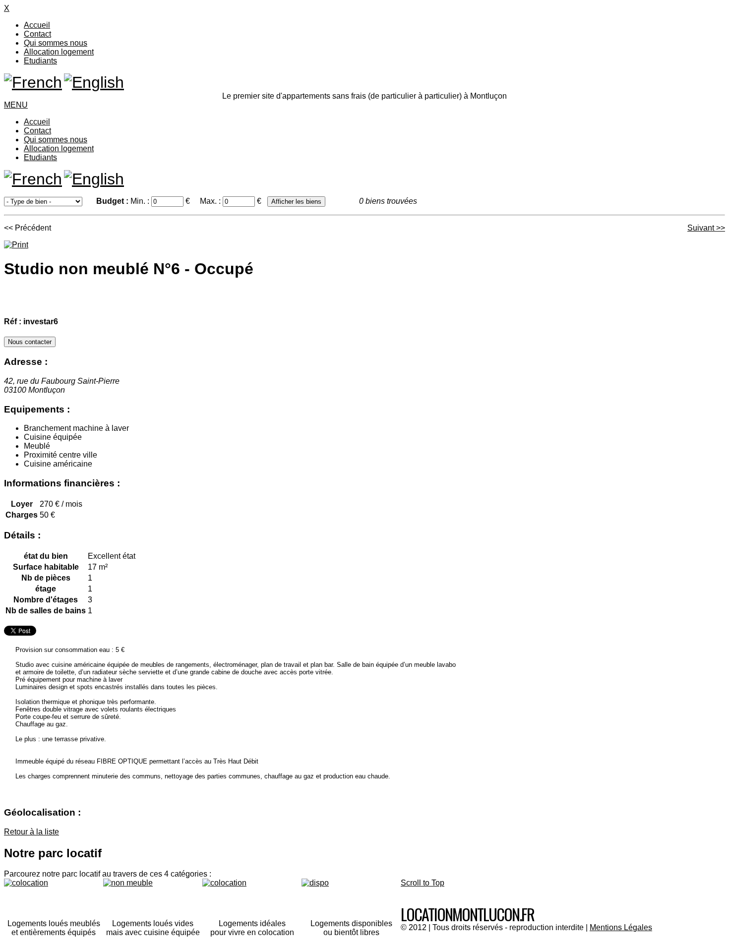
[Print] (16, 244)
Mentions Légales (621, 927)
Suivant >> (706, 228)
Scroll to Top (422, 883)
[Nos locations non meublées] (152, 895)
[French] (33, 82)
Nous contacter (30, 342)
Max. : (211, 201)
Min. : (140, 201)
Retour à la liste (31, 831)
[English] (94, 82)
